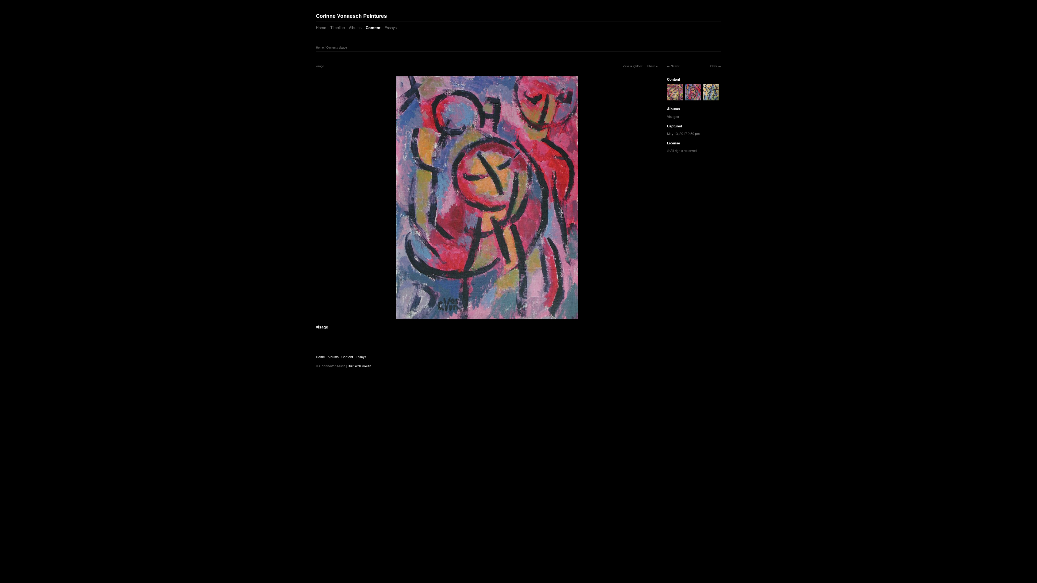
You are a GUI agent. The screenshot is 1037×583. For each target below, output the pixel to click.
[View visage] (675, 98)
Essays (391, 27)
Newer (675, 66)
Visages (673, 116)
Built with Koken (359, 366)
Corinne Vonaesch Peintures (351, 15)
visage (343, 47)
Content (373, 27)
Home (321, 27)
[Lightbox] (487, 320)
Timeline (337, 27)
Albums (355, 27)
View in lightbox (632, 66)
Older (713, 66)
